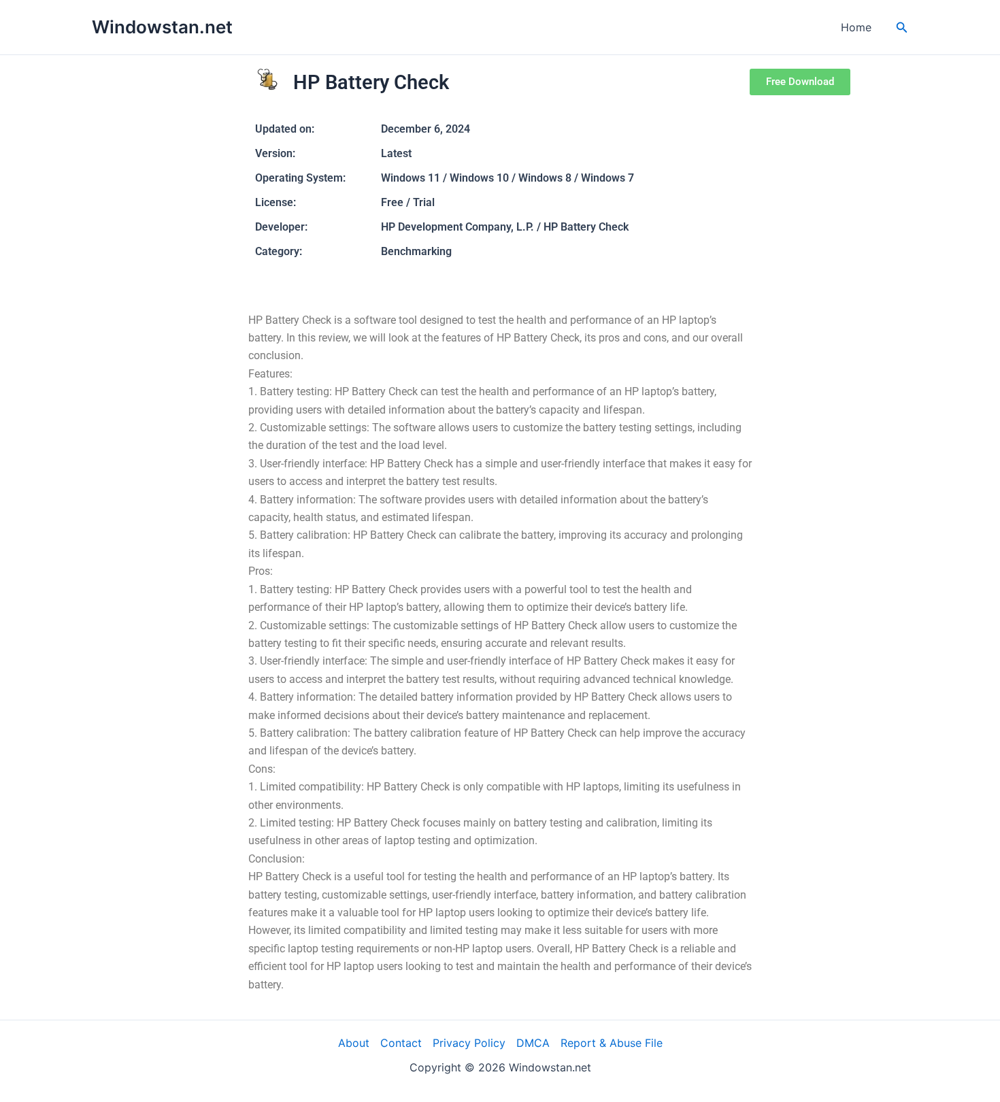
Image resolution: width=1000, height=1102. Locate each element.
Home (856, 27)
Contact (401, 1043)
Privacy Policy (469, 1043)
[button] (902, 27)
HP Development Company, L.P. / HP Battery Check (505, 226)
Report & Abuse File (612, 1043)
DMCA (533, 1043)
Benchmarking (416, 251)
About (353, 1043)
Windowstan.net (162, 26)
